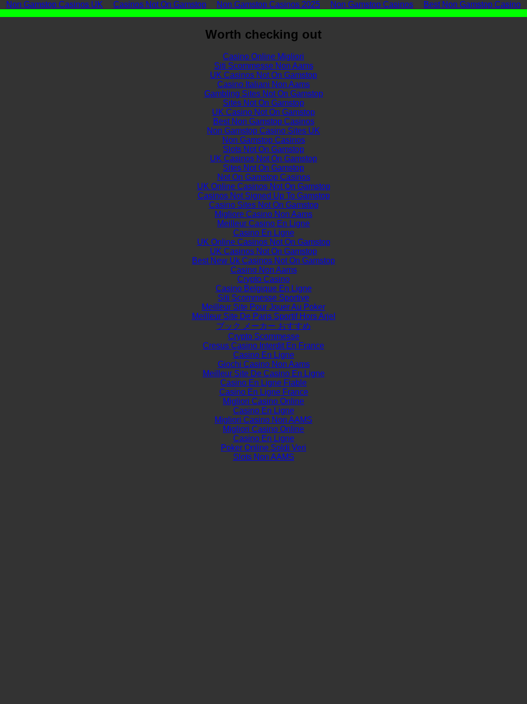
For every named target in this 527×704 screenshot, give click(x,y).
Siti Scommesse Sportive (263, 297)
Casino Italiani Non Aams (263, 84)
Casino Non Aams (264, 269)
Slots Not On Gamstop (263, 149)
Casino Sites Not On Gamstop (264, 204)
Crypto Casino (263, 279)
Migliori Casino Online (263, 401)
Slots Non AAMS (263, 456)
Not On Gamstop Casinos (263, 177)
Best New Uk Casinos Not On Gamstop (263, 260)
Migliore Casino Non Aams (263, 214)
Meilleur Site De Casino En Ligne (264, 373)
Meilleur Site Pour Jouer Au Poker (263, 307)
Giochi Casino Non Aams (264, 364)
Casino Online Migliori (263, 56)
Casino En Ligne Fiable (263, 382)
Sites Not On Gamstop (263, 102)
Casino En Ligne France (263, 392)
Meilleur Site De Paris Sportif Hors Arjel (264, 316)
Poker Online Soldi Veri (263, 447)
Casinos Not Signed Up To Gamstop (264, 195)
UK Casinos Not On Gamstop (263, 75)
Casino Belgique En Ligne (264, 288)
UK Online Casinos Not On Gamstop (263, 186)
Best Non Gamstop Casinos (263, 121)
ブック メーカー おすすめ (263, 326)
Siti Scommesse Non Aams (263, 65)
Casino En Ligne (263, 232)
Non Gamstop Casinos (263, 140)
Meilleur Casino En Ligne (263, 223)
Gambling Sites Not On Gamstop (263, 93)
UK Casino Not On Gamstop (263, 112)
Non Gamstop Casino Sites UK (263, 130)
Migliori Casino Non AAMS (263, 419)
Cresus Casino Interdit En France (263, 345)
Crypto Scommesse (264, 336)
